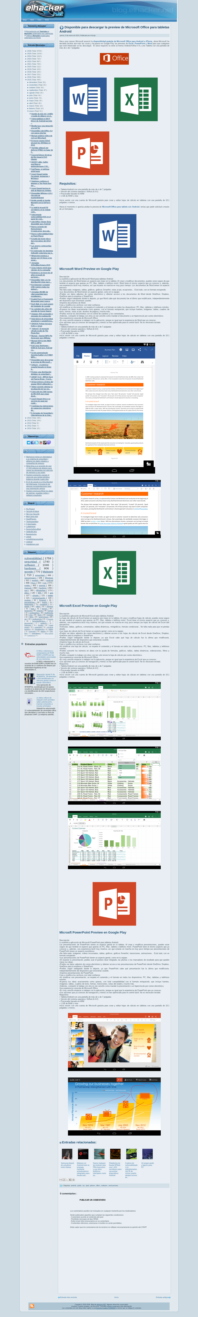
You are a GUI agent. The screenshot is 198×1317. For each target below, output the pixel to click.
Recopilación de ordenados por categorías (38, 33)
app (51, 593)
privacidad (40, 575)
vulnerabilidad (33, 558)
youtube (28, 600)
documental (29, 623)
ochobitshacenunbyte (34, 539)
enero (31, 111)
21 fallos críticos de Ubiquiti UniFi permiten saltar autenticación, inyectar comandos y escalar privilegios (46, 702)
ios (84, 1185)
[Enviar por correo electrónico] (60, 1179)
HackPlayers (31, 519)
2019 (29, 69)
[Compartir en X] (67, 1179)
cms (31, 615)
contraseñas (34, 613)
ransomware (30, 578)
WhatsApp (41, 590)
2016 (29, 77)
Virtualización (39, 629)
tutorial (42, 585)
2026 (29, 51)
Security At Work (32, 511)
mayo (31, 101)
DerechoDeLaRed (33, 529)
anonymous (44, 617)
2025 (29, 54)
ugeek (28, 537)
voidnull (29, 542)
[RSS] (32, 1306)
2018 (29, 72)
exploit (35, 580)
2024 (29, 56)
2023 (29, 59)
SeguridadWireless (39, 621)
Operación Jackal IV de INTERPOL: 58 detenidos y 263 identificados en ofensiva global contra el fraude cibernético (46, 678)
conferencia (37, 619)
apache (40, 611)
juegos (50, 611)
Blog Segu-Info (32, 517)
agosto (32, 93)
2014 (29, 418)
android (49, 580)
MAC (31, 617)
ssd (26, 590)
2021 (29, 64)
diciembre (33, 82)
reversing (32, 631)
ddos (27, 593)
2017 (29, 75)
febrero (32, 108)
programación (39, 598)
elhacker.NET (101, 1304)
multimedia (48, 613)
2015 (29, 80)
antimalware (36, 633)
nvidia (27, 585)
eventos (50, 615)
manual (28, 588)
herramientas (30, 602)
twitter (50, 595)
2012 (29, 423)
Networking (29, 604)
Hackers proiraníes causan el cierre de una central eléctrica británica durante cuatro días (38, 477)
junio (31, 98)
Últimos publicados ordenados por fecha (37, 37)
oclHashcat (31, 635)
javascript (28, 611)
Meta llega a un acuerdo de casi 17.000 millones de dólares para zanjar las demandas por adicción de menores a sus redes (39, 469)
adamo (43, 631)
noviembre (33, 85)
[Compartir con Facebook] (70, 1179)
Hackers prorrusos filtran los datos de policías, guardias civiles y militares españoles (39, 493)
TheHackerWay (32, 522)
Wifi (40, 593)
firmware (43, 600)
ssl (25, 619)
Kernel (45, 609)
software (31, 565)
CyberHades (31, 524)
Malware (48, 571)
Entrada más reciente (68, 1297)
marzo (32, 106)
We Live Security (32, 514)
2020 (29, 67)
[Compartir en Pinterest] (73, 1179)
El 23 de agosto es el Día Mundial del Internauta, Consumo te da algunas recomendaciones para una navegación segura (39, 485)
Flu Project (30, 509)
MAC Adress (49, 633)
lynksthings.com (32, 544)
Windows (49, 578)
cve (45, 583)
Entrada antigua (162, 1297)
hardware (32, 568)
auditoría (44, 623)
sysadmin (44, 604)
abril (31, 103)
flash (40, 615)
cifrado (36, 595)
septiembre (34, 90)
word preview (113, 1185)
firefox (45, 602)
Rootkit (41, 625)
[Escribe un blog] (63, 1179)
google (29, 571)
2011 (29, 426)
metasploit (38, 627)
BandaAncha (31, 534)
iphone (92, 1185)
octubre (32, 88)
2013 (29, 421)
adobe (27, 606)
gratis (79, 1185)
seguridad (32, 561)
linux (33, 583)
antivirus (50, 606)
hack (33, 609)
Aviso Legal (112, 1306)
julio (31, 95)
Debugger (28, 625)
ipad (87, 1185)
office (38, 606)
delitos (51, 629)
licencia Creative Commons (106, 1308)
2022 (29, 61)
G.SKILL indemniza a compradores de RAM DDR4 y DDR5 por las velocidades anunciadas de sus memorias (46, 655)
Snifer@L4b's (31, 532)
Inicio (116, 1297)
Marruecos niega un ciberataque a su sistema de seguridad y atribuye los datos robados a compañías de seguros (39, 460)
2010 (29, 428)
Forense (50, 619)
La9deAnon (31, 527)
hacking (43, 588)
